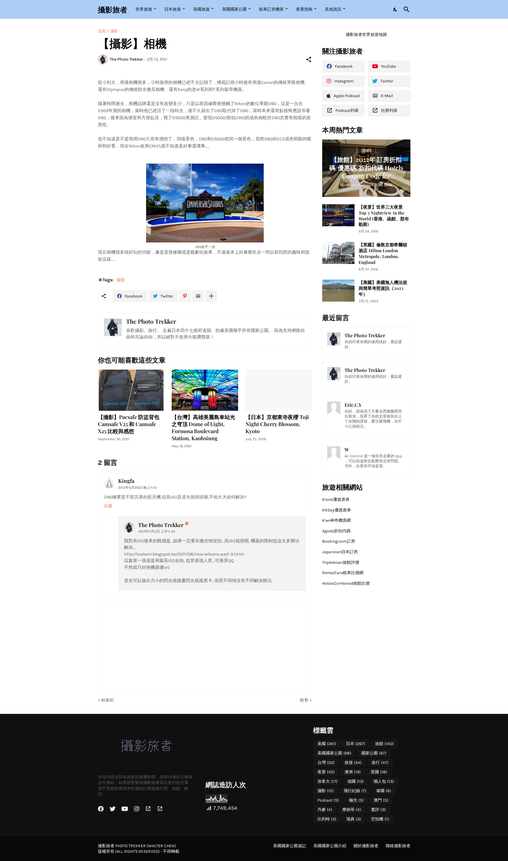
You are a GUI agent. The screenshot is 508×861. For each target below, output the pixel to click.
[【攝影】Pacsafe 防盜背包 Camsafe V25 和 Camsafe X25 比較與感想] (131, 390)
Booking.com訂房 (338, 541)
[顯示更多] (211, 296)
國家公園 (373, 753)
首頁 (102, 31)
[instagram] (136, 809)
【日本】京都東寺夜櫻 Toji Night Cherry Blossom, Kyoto (277, 424)
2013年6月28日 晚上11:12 (137, 488)
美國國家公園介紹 (329, 845)
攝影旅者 (112, 9)
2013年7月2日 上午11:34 (156, 531)
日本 (355, 743)
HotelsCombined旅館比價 (346, 583)
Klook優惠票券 (336, 499)
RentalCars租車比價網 (342, 572)
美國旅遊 (201, 9)
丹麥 (324, 809)
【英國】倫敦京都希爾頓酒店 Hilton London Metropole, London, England (383, 253)
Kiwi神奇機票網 (336, 520)
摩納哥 (351, 809)
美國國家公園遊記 (289, 845)
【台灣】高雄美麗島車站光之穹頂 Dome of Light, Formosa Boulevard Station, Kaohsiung (203, 428)
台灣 (326, 762)
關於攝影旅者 (366, 845)
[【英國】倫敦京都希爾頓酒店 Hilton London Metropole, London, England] (338, 253)
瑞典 (353, 819)
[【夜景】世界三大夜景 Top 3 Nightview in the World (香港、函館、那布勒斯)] (338, 215)
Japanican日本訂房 (340, 551)
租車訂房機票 (271, 9)
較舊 (304, 700)
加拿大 (327, 781)
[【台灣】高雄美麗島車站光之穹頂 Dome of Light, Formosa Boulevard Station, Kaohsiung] (205, 390)
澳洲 (353, 771)
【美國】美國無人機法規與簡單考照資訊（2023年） (383, 288)
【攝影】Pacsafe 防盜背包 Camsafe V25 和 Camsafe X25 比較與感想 (128, 424)
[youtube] (124, 809)
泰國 (383, 790)
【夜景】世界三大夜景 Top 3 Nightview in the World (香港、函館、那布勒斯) (384, 215)
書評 (378, 809)
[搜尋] (405, 9)
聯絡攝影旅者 (398, 845)
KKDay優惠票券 (336, 510)
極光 (356, 800)
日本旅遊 (172, 9)
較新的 (107, 700)
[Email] (198, 296)
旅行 (380, 762)
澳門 (381, 800)
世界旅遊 (144, 9)
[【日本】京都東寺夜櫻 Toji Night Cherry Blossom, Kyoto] (278, 390)
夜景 (326, 771)
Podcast (328, 800)
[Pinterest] (185, 296)
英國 (379, 771)
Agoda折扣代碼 (336, 530)
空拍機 (380, 819)
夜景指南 (304, 9)
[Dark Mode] (395, 9)
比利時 (326, 819)
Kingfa (126, 480)
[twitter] (113, 809)
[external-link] (148, 809)
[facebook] (101, 809)
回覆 (108, 505)
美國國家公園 (234, 9)
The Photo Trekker (160, 524)
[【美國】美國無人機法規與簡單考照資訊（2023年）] (338, 291)
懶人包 (384, 781)
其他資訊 (333, 9)
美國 (326, 743)
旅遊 (353, 762)
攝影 (114, 31)
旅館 (384, 743)
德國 (355, 781)
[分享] (308, 59)
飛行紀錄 (355, 790)
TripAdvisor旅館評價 (340, 562)
